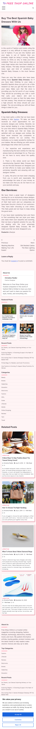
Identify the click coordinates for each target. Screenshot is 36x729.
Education (4, 387)
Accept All (18, 714)
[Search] (33, 8)
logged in (14, 261)
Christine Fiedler (8, 463)
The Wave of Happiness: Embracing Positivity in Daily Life (9, 336)
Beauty (3, 377)
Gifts (2, 397)
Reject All (18, 725)
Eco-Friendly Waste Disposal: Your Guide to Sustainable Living (8, 317)
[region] (18, 712)
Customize (18, 719)
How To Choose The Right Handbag (14, 508)
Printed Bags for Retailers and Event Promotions (15, 363)
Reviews (3, 413)
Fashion (3, 394)
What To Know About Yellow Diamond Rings (17, 552)
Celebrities (4, 384)
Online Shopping (6, 410)
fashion (16, 119)
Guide (3, 400)
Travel (3, 420)
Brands (3, 380)
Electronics (4, 390)
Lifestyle (12, 232)
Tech (2, 417)
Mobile (3, 407)
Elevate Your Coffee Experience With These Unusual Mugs (26, 336)
